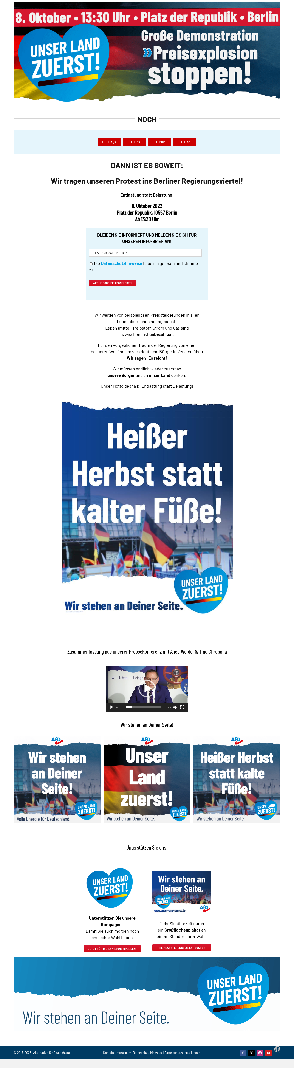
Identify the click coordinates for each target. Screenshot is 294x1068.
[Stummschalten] (175, 707)
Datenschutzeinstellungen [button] (182, 1052)
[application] (147, 689)
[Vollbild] (182, 707)
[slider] (143, 707)
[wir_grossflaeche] (181, 873)
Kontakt (109, 1052)
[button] (147, 688)
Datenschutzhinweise (147, 1052)
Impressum (123, 1052)
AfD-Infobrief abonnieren (112, 283)
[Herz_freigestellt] (109, 863)
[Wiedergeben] (112, 707)
